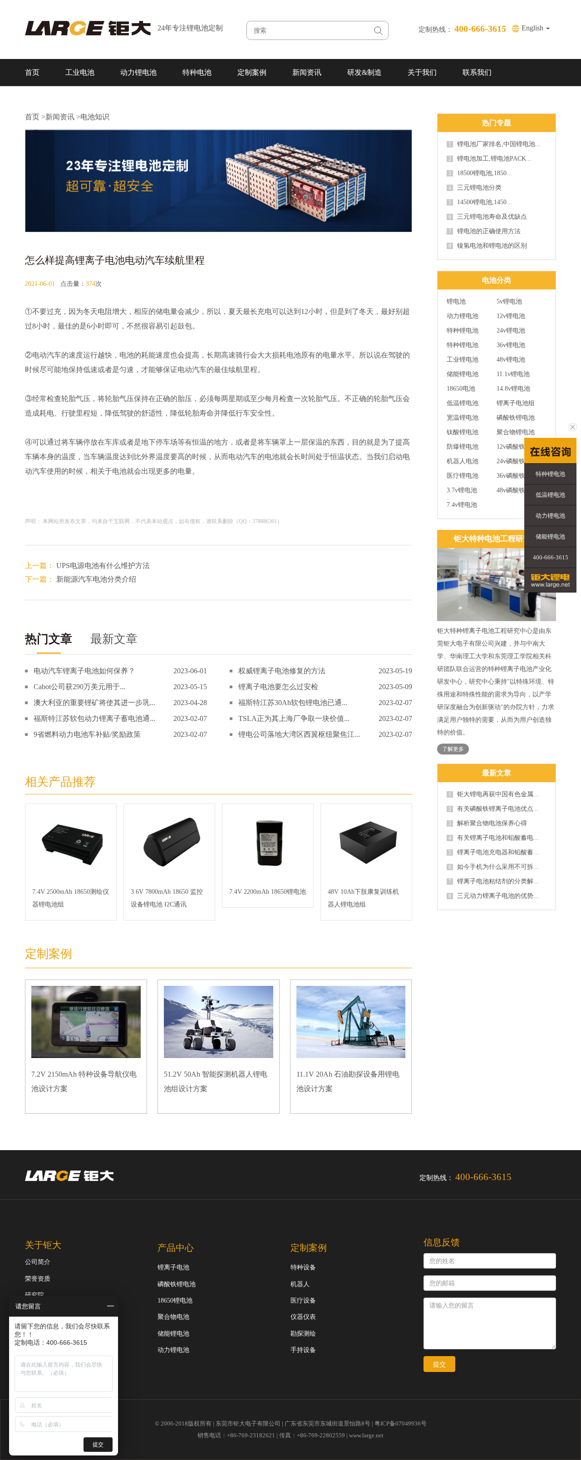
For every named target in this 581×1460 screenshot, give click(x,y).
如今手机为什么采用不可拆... (493, 867)
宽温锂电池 (462, 418)
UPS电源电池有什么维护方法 (103, 565)
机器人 (300, 1284)
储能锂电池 (462, 374)
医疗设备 (303, 1300)
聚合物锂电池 (516, 432)
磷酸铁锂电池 (516, 418)
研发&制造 (364, 72)
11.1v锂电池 (513, 374)
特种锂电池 (462, 331)
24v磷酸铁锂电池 (520, 461)
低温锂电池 (462, 403)
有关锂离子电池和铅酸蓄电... (493, 838)
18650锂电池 (175, 1300)
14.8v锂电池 (513, 389)
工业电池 (79, 72)
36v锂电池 (511, 345)
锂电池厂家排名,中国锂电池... (494, 144)
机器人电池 (462, 461)
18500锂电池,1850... (480, 173)
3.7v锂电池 (462, 490)
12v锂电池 (511, 316)
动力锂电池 (138, 72)
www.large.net (366, 1435)
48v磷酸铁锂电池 (520, 490)
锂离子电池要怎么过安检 (278, 687)
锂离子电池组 (516, 403)
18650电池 (461, 389)
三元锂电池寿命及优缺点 (487, 217)
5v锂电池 (509, 302)
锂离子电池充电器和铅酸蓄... (493, 852)
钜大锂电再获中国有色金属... (493, 794)
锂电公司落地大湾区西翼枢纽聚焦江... (299, 734)
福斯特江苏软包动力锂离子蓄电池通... (94, 718)
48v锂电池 (511, 360)
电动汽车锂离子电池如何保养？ (84, 671)
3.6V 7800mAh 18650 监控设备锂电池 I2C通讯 (167, 898)
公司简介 (37, 1262)
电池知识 (94, 117)
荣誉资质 (37, 1278)
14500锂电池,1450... (480, 202)
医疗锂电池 (462, 476)
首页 (32, 72)
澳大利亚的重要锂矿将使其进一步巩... (94, 702)
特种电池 (197, 72)
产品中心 (176, 1248)
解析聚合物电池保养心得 (487, 823)
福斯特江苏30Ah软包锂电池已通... (292, 702)
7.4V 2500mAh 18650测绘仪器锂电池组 (70, 898)
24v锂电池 (511, 331)
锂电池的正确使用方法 (484, 231)
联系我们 (477, 72)
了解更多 (453, 749)
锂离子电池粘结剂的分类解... (493, 881)
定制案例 (251, 72)
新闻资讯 (306, 72)
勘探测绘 (303, 1333)
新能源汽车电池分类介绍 (96, 579)
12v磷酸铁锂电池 (520, 447)
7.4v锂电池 (462, 505)
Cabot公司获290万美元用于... (79, 687)
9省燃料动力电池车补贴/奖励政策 (87, 734)
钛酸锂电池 (462, 432)
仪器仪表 (303, 1316)
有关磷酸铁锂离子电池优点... (493, 809)
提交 (439, 1364)
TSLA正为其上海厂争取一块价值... (294, 718)
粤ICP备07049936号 (400, 1423)
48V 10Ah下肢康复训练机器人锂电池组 (363, 898)
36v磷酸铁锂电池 (520, 476)
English (533, 28)
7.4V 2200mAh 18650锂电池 (267, 891)
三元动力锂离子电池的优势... (493, 896)
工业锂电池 (462, 360)
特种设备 (303, 1267)
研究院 (34, 1295)
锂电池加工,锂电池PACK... (490, 159)
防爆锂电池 (462, 447)
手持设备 (303, 1350)
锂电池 (456, 302)
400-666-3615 (550, 557)
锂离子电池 (173, 1267)
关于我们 (422, 72)
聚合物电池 (173, 1316)
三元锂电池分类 (475, 188)
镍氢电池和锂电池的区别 (487, 246)
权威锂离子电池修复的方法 (281, 671)
